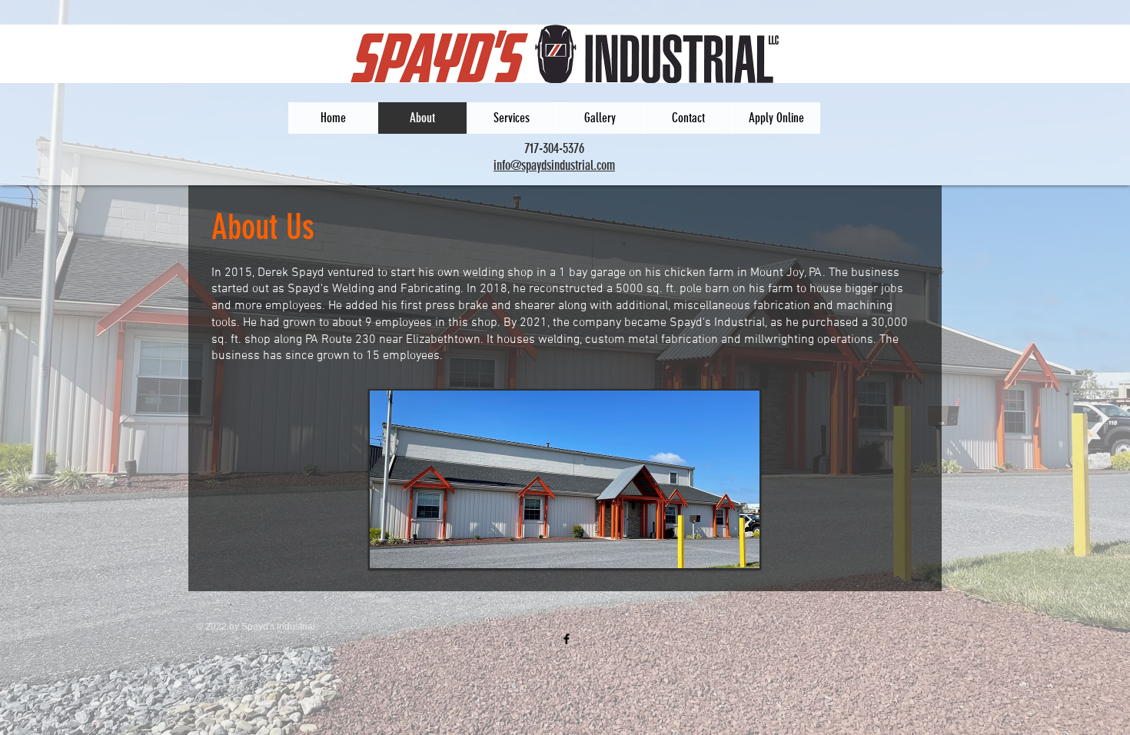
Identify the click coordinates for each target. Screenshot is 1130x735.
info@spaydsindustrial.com (554, 165)
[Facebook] (566, 639)
